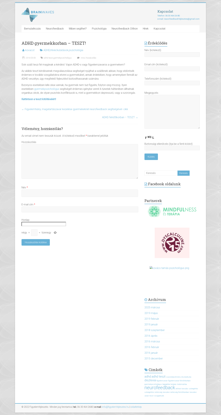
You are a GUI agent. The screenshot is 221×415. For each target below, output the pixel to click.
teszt (151, 396)
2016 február (151, 347)
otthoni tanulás (182, 389)
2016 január (151, 352)
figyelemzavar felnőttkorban (179, 381)
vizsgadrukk (159, 396)
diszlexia (150, 380)
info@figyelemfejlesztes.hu (115, 407)
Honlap (25, 219)
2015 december (153, 358)
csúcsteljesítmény (173, 377)
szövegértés (193, 389)
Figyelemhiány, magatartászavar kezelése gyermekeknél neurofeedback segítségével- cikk (75, 109)
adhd (147, 376)
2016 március (152, 341)
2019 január (151, 324)
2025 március (152, 307)
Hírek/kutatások (59, 50)
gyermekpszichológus (62, 58)
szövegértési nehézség (153, 392)
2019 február (151, 318)
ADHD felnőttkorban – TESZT (120, 117)
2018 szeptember (154, 330)
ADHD (47, 50)
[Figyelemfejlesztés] (38, 9)
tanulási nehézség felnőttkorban (176, 392)
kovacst (29, 50)
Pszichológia (99, 28)
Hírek (146, 28)
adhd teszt (48, 58)
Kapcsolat (159, 28)
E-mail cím (28, 204)
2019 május (151, 313)
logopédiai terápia (169, 384)
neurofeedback (159, 387)
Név (25, 187)
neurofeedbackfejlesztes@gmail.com (181, 19)
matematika (182, 384)
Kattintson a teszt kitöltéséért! (39, 99)
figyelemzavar (162, 381)
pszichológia (76, 50)
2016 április (150, 335)
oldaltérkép (136, 407)
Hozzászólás (29, 142)
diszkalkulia (186, 377)
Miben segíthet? (78, 28)
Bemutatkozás (32, 28)
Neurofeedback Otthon (125, 28)
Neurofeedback (55, 28)
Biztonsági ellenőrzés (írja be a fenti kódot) (168, 143)
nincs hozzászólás (88, 58)
